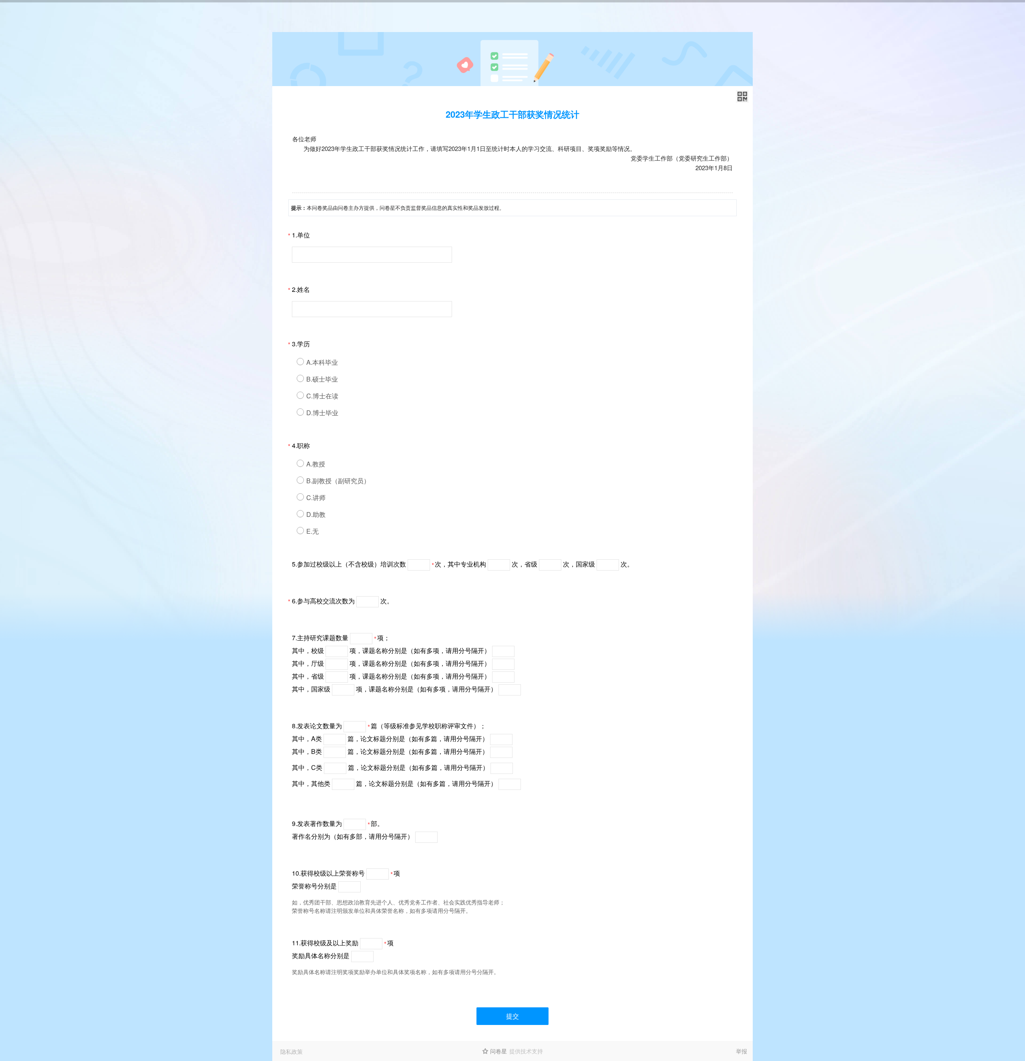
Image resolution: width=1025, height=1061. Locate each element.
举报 (741, 1051)
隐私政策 (291, 1051)
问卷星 (498, 1051)
